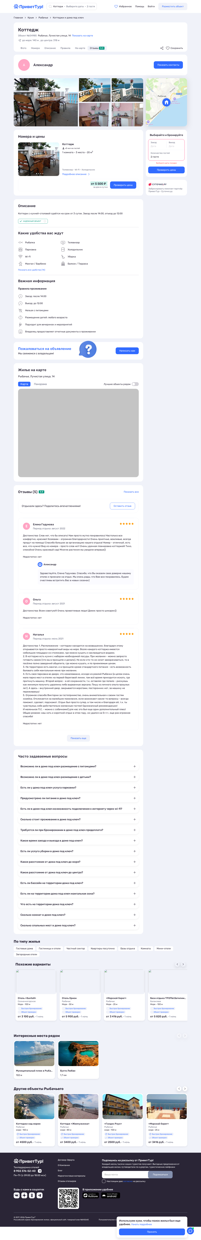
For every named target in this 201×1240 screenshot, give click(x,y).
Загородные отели (26, 954)
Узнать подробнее (141, 1224)
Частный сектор (76, 948)
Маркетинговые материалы (71, 1176)
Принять (152, 1231)
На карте (80, 48)
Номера (35, 48)
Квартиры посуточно (103, 948)
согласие (127, 1181)
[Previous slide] (177, 964)
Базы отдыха (128, 948)
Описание (50, 48)
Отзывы (96, 48)
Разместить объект (173, 6)
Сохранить (177, 48)
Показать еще (78, 738)
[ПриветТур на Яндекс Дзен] (24, 1195)
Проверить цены (123, 185)
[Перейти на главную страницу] (28, 8)
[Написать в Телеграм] (39, 1171)
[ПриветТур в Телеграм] (40, 1195)
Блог (60, 1170)
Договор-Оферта (66, 1160)
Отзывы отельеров (67, 1181)
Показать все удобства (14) (31, 270)
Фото (23, 48)
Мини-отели (164, 948)
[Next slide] (183, 964)
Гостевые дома (24, 948)
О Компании (64, 1165)
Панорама (40, 384)
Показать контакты (168, 64)
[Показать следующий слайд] (54, 159)
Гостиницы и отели (50, 948)
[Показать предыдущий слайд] (22, 159)
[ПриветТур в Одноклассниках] (32, 1195)
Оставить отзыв (122, 506)
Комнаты (146, 948)
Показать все (131, 491)
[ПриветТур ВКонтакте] (17, 1195)
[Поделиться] (162, 48)
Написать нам (127, 350)
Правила (65, 48)
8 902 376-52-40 (25, 1171)
